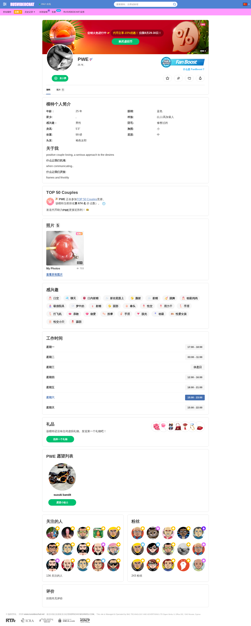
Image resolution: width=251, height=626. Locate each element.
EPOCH (74, 614)
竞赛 (54, 12)
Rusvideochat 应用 (74, 12)
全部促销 (43, 12)
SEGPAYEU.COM (86, 614)
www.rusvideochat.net (34, 614)
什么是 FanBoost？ (194, 69)
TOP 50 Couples (87, 199)
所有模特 (7, 12)
